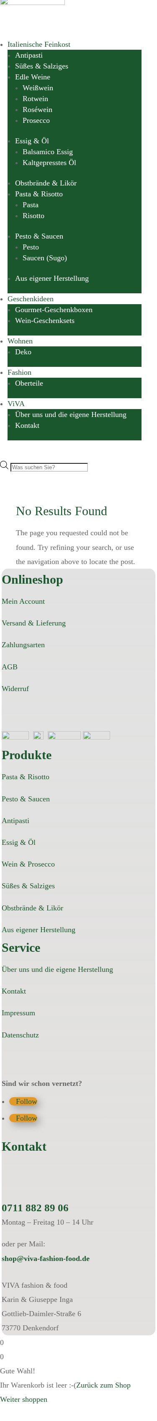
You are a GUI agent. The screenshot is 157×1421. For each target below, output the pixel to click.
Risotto (33, 215)
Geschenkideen (31, 299)
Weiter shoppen (23, 1399)
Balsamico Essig (48, 151)
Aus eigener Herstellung (52, 278)
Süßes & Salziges (41, 66)
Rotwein (35, 98)
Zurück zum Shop (103, 1385)
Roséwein (37, 109)
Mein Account (23, 601)
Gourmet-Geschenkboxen (54, 309)
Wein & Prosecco (28, 864)
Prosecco (36, 120)
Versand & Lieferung (34, 623)
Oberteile (29, 383)
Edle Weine (32, 77)
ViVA (16, 403)
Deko (23, 352)
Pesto (31, 247)
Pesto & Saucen (39, 236)
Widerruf (15, 688)
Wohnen (20, 341)
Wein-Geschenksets (45, 320)
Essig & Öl (32, 141)
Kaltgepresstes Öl (49, 162)
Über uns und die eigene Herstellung (70, 414)
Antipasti (29, 55)
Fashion (19, 372)
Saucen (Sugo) (45, 258)
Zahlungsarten (23, 645)
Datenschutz (20, 1035)
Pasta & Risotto (39, 194)
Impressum (18, 1013)
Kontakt (27, 425)
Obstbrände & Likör (46, 183)
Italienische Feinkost (39, 44)
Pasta (31, 205)
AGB (10, 667)
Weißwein (38, 88)
